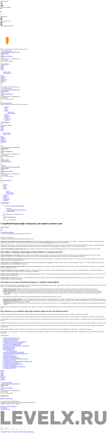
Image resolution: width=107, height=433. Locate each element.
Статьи (2, 78)
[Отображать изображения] (1, 18)
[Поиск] (2, 83)
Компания (3, 377)
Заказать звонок (4, 53)
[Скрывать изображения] (1, 19)
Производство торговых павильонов (10, 380)
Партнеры (3, 77)
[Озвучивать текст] (1, 22)
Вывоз (2, 75)
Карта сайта (3, 407)
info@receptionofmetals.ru (7, 56)
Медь (2, 66)
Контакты (3, 81)
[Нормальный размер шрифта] (2, 4)
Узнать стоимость (5, 64)
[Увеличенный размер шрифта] (2, 6)
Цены (2, 69)
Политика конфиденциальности (9, 406)
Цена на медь (6, 72)
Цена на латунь (7, 73)
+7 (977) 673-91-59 (7, 50)
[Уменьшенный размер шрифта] (1, 2)
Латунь (2, 68)
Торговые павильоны (11, 351)
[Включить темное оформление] (2, 182)
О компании (4, 79)
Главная (3, 65)
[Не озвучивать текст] (1, 24)
